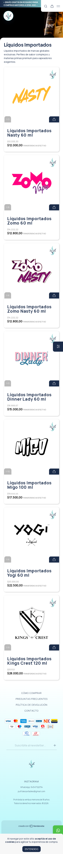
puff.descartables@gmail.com (31, 791)
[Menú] (58, 6)
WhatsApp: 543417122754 (31, 787)
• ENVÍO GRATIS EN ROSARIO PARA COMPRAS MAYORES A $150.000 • (20, 4)
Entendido (31, 849)
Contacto (31, 710)
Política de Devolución (31, 704)
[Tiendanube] (31, 826)
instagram (31, 781)
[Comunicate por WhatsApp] (58, 830)
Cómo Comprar (31, 693)
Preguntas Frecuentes (32, 698)
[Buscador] (45, 6)
